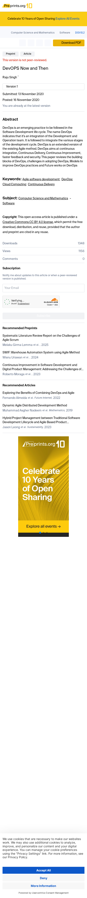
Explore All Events (67, 18)
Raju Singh (10, 77)
